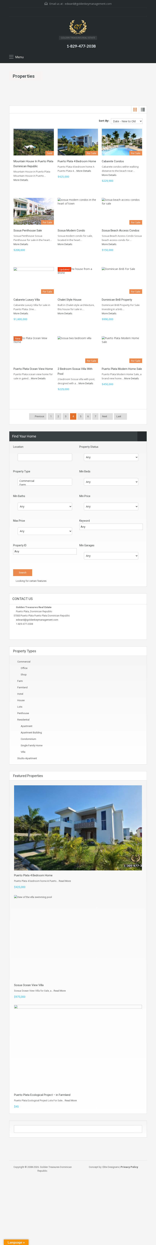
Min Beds (84, 471)
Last (118, 416)
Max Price (19, 520)
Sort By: (104, 120)
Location (18, 446)
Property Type (21, 471)
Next (104, 416)
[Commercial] (45, 481)
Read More (65, 881)
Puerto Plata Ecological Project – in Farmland (42, 1095)
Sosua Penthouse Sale (28, 230)
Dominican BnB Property (117, 299)
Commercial (23, 661)
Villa (23, 751)
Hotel (20, 693)
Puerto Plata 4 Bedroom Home (77, 161)
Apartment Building (31, 732)
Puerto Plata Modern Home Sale (122, 369)
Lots (19, 706)
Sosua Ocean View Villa (29, 985)
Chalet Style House (69, 299)
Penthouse (23, 713)
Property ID (19, 545)
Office (24, 668)
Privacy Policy (129, 1167)
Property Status (88, 446)
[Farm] (45, 485)
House (21, 700)
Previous (39, 416)
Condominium (28, 739)
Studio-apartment (27, 758)
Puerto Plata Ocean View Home (33, 369)
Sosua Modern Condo (71, 230)
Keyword (84, 520)
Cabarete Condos (113, 161)
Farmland (22, 687)
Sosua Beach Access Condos (120, 230)
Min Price (84, 496)
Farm (20, 681)
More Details (21, 180)
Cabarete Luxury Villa (27, 299)
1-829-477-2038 (81, 46)
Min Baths (19, 496)
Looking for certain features (30, 580)
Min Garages (86, 545)
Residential (23, 719)
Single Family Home (31, 745)
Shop (24, 674)
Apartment (26, 726)
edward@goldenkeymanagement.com (88, 3)
